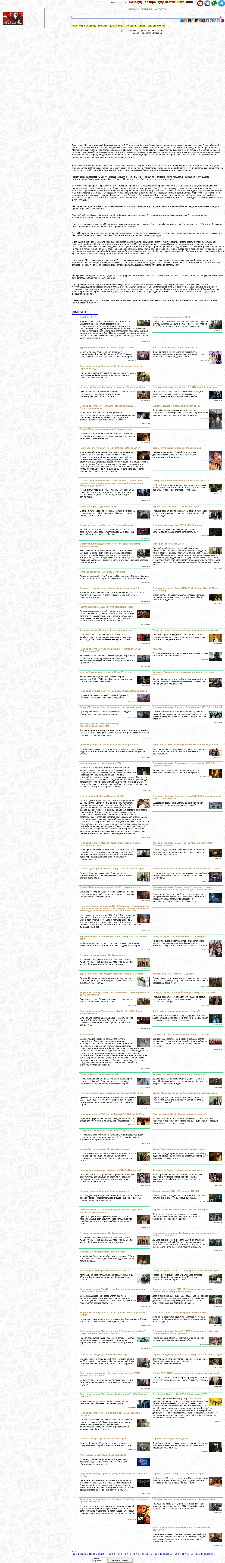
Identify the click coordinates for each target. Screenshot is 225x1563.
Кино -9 (148, 1554)
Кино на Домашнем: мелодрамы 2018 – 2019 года (105, 672)
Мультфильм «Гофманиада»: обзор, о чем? (102, 1252)
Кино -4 (102, 1554)
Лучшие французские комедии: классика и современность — (111, 745)
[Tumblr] (207, 20)
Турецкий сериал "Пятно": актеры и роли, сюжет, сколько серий (185, 1270)
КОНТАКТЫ (160, 9)
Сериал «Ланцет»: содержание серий (99, 1074)
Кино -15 (209, 1554)
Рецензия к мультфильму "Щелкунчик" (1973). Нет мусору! (110, 1170)
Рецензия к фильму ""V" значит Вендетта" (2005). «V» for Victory (113, 1114)
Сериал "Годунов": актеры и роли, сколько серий (178, 1474)
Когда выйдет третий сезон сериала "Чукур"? (176, 1011)
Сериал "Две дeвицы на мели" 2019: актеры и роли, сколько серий (187, 1354)
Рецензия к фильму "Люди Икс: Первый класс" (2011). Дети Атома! (187, 707)
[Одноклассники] (185, 20)
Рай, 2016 (157, 649)
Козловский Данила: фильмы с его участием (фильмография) (112, 387)
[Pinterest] (222, 20)
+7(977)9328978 (118, 2)
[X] (189, 20)
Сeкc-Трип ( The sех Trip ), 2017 (168, 544)
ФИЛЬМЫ (134, 9)
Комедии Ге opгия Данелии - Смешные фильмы (104, 1191)
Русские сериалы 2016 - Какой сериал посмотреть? (179, 1114)
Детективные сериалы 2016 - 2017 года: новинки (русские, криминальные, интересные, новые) (182, 1290)
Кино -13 (189, 1554)
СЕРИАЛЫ (146, 9)
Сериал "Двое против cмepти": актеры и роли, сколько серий (112, 869)
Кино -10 (158, 1554)
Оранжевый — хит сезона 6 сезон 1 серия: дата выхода (181, 1034)
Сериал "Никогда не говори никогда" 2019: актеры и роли (110, 887)
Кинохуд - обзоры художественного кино (162, 2)
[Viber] (211, 20)
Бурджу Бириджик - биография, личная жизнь (176, 406)
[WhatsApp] (214, 20)
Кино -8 (139, 1554)
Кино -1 (75, 1554)
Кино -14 (199, 1554)
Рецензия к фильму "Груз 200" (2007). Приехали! (177, 525)
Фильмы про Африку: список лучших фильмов (177, 1170)
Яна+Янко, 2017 (88, 317)
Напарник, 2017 (88, 1034)
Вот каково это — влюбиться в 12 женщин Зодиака (106, 525)
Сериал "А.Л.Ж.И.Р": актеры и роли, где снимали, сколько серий (185, 1373)
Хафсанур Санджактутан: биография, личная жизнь (179, 1312)
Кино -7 (130, 1554)
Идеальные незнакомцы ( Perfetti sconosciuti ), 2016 (106, 607)
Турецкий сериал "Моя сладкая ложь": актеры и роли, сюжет (111, 974)
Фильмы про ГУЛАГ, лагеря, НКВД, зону (173, 974)
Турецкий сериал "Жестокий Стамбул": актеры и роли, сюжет (184, 992)
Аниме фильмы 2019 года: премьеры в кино (103, 1455)
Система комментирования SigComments (85, 314)
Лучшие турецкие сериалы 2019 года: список (103, 955)
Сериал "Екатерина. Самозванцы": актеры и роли (106, 429)
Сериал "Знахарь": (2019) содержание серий (103, 1439)
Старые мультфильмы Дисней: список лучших (176, 448)
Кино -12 (178, 1554)
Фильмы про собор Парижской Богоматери (103, 572)
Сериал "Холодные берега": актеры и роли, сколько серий (110, 707)
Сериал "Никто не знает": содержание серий (175, 506)
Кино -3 (93, 1554)
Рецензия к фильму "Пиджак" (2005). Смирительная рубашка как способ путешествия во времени (186, 1332)
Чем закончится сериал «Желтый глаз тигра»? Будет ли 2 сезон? (186, 869)
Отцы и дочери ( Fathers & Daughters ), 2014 (102, 796)
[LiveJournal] (203, 20)
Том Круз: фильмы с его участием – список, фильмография (183, 1499)
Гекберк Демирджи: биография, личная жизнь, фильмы (181, 481)
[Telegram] (218, 20)
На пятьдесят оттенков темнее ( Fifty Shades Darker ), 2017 (110, 448)
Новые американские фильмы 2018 (171, 317)
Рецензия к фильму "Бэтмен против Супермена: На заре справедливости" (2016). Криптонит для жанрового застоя (182, 888)
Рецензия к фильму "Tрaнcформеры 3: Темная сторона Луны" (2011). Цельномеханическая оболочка (112, 1332)
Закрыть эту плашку (120, 1560)
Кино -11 (168, 1554)
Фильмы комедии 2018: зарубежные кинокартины (106, 630)
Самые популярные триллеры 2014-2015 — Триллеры (108, 1130)
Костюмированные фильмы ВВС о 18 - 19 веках (105, 1270)
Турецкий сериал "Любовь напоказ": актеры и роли (179, 936)
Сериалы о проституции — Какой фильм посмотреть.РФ (109, 588)
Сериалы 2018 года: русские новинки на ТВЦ (103, 1354)
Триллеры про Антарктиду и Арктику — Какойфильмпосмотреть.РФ (100, 724)
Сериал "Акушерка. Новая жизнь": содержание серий (180, 1210)
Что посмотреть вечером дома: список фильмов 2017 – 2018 (111, 1093)
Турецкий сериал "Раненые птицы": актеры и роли (106, 347)
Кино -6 (121, 1554)
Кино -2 (84, 1554)
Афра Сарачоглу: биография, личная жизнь (175, 347)
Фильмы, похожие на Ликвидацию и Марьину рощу (179, 1074)
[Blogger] (193, 20)
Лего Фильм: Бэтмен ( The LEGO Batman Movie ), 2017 (179, 1394)
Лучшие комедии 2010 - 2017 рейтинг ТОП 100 (175, 1191)
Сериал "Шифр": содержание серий (98, 506)
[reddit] (200, 20)
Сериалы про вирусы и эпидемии (170, 1439)
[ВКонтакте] (182, 20)
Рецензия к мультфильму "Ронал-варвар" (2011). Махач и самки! (113, 691)
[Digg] (196, 20)
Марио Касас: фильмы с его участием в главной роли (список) (185, 745)
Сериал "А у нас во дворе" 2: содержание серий (105, 1149)
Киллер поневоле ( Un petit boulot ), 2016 (100, 763)
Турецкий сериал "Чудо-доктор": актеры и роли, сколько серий (185, 630)
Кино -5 (111, 1554)
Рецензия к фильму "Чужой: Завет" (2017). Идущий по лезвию (184, 387)
